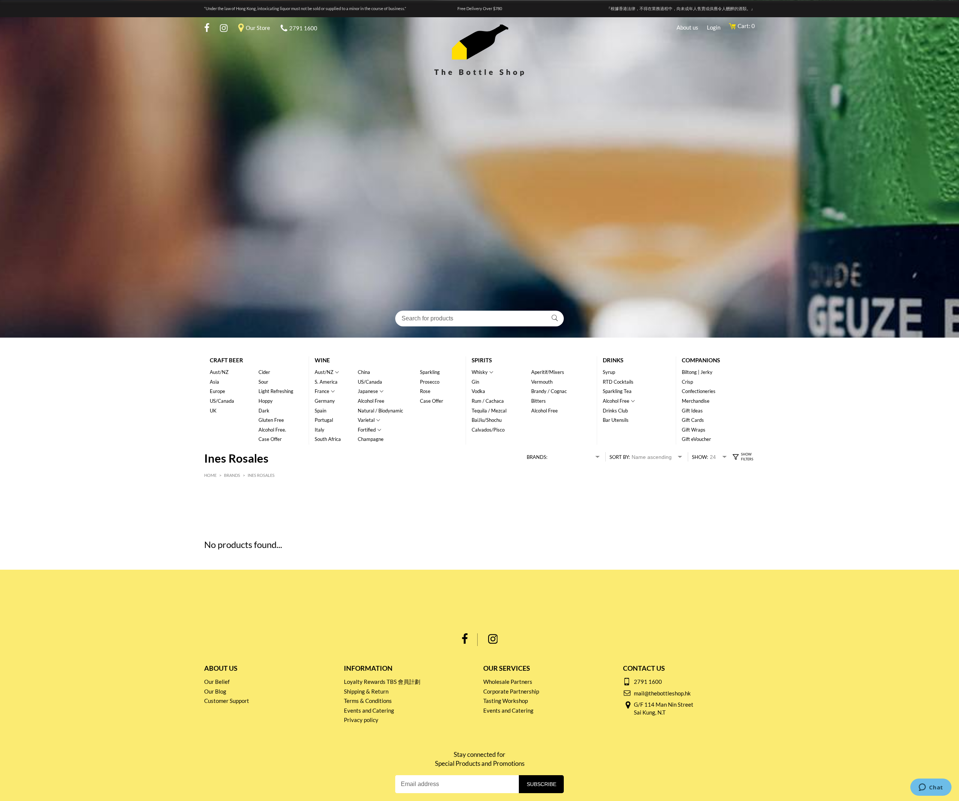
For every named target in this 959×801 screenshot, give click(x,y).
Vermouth (542, 382)
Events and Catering (369, 710)
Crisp (687, 382)
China (364, 372)
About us (687, 27)
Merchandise (696, 401)
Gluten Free (271, 420)
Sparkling (430, 372)
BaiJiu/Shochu (487, 420)
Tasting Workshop (505, 700)
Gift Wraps (693, 430)
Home (210, 475)
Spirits (482, 360)
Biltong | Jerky (697, 372)
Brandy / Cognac (549, 391)
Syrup (609, 372)
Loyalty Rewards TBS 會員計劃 (382, 681)
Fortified (367, 430)
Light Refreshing (275, 391)
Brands (232, 475)
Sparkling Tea (617, 391)
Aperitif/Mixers (547, 372)
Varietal (366, 420)
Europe (217, 391)
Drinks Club (615, 411)
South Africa (328, 439)
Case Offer (270, 439)
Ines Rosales (261, 475)
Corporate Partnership (511, 691)
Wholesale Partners (507, 681)
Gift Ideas (692, 411)
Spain (320, 411)
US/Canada (222, 401)
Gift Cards (693, 420)
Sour (263, 382)
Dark (263, 411)
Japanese (368, 391)
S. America (326, 382)
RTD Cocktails (618, 382)
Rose (425, 391)
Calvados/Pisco (488, 430)
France (322, 391)
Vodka (478, 391)
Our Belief (217, 681)
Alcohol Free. (272, 430)
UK (213, 411)
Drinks (613, 360)
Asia (214, 382)
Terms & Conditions (368, 700)
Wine (322, 360)
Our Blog (215, 691)
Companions (701, 360)
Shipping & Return (366, 691)
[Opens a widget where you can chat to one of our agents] (931, 788)
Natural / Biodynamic (380, 411)
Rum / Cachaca (488, 401)
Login (713, 27)
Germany (325, 401)
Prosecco (429, 382)
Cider (264, 372)
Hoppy (265, 401)
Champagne (371, 439)
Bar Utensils (616, 420)
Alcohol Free (371, 401)
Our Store (258, 27)
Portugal (324, 420)
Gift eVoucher (696, 439)
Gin (475, 382)
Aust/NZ (219, 372)
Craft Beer (226, 360)
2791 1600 (303, 28)
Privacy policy (361, 719)
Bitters (538, 401)
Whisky (480, 372)
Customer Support (226, 700)
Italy (319, 430)
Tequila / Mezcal (489, 411)
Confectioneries (699, 391)
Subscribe (541, 784)
